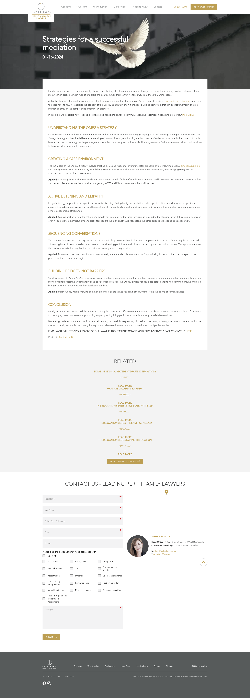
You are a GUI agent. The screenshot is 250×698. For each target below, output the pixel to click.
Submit (49, 637)
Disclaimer (69, 676)
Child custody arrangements (54, 583)
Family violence (82, 583)
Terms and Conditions (52, 676)
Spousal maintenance (112, 576)
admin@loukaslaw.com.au (164, 551)
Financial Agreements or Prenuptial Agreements (57, 599)
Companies (108, 562)
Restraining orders (111, 583)
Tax (76, 569)
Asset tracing (54, 576)
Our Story (78, 666)
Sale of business (55, 569)
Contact (158, 7)
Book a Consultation (203, 7)
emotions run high (190, 166)
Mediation (64, 337)
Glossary (169, 666)
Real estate (53, 562)
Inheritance (80, 576)
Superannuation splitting (110, 568)
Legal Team (125, 666)
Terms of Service (195, 677)
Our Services (120, 7)
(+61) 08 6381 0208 (161, 554)
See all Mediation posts (123, 462)
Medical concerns (83, 590)
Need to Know (140, 7)
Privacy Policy (179, 677)
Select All (52, 556)
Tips (73, 337)
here (189, 331)
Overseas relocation (112, 590)
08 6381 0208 (180, 7)
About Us (66, 7)
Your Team (81, 7)
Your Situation (100, 7)
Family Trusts (81, 562)
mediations (188, 115)
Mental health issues (57, 590)
